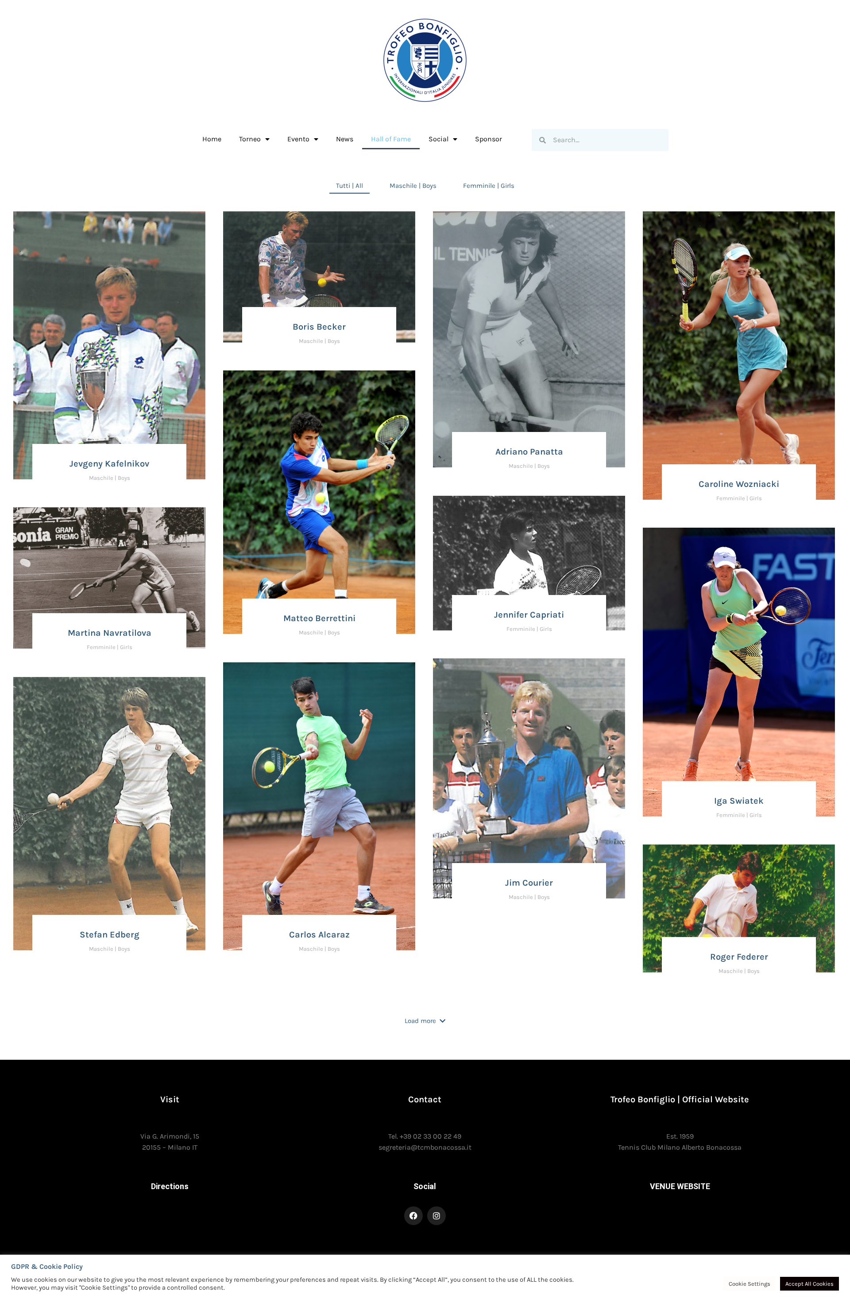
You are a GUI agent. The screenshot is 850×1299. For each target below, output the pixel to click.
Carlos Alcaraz (319, 935)
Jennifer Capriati (529, 615)
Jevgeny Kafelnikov (109, 464)
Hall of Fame (391, 139)
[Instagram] (436, 1215)
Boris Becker (319, 327)
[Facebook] (413, 1215)
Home (211, 139)
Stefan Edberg (109, 935)
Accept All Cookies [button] (809, 1283)
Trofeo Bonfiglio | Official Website (679, 1099)
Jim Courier (529, 883)
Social (424, 1186)
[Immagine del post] (109, 345)
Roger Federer (739, 957)
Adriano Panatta (529, 452)
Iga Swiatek (739, 801)
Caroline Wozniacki (739, 484)
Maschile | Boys (413, 186)
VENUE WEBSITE (680, 1186)
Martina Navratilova (109, 633)
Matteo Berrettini (319, 618)
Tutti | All (349, 186)
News (344, 139)
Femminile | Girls (488, 186)
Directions (170, 1186)
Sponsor (488, 139)
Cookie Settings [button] (749, 1283)
